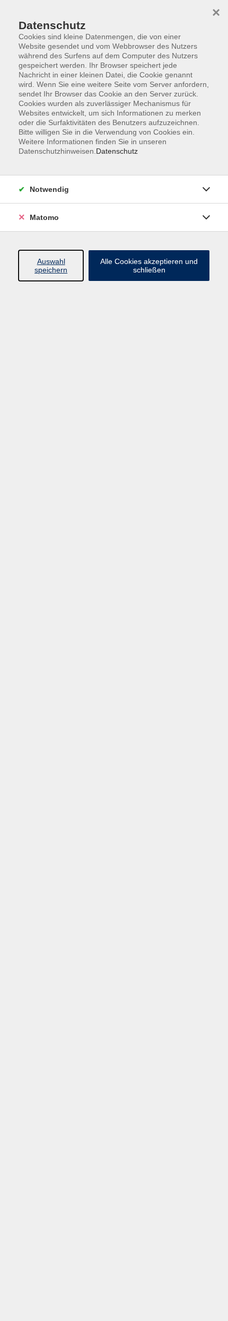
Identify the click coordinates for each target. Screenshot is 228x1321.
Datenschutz (117, 151)
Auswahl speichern (50, 265)
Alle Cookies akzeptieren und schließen (149, 265)
